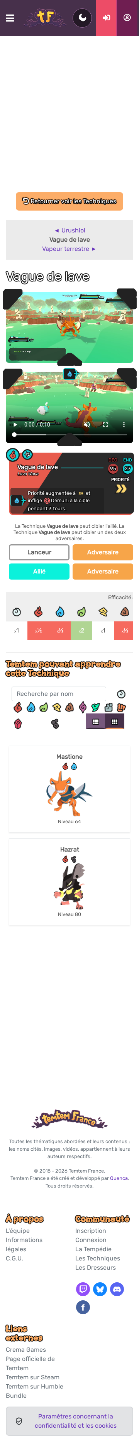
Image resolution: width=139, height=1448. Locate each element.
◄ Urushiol (69, 230)
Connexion (91, 1240)
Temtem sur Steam (32, 1377)
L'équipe (18, 1230)
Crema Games (26, 1349)
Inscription (90, 1230)
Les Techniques (97, 1258)
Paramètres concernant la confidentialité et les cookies (76, 1421)
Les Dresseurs (95, 1267)
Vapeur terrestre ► (69, 248)
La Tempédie (93, 1249)
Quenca (119, 1178)
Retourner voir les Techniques (72, 201)
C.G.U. (14, 1258)
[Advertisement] (69, 119)
